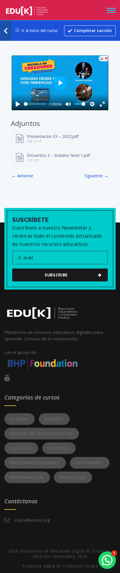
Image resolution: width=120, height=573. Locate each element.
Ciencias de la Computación (41, 433)
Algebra (19, 419)
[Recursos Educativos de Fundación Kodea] (26, 9)
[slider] (35, 104)
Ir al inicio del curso (40, 30)
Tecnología (72, 477)
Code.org (21, 448)
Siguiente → (96, 175)
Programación (26, 477)
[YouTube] (7, 377)
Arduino (53, 419)
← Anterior (22, 175)
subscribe (56, 275)
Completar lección (93, 30)
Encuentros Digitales (34, 462)
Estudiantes (89, 462)
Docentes (59, 448)
